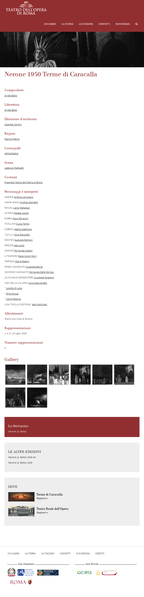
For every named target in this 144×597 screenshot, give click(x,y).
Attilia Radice (11, 153)
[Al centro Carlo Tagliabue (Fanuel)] (102, 374)
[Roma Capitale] (26, 581)
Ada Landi (19, 245)
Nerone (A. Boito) (17, 431)
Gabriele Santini (13, 124)
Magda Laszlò (21, 213)
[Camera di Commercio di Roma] (106, 572)
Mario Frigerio (12, 139)
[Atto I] (15, 374)
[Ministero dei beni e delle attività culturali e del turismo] (26, 572)
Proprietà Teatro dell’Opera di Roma (23, 182)
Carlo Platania (13, 299)
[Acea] (84, 572)
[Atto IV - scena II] (37, 397)
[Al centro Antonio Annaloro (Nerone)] (80, 374)
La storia (67, 24)
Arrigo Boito (10, 95)
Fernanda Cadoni (23, 250)
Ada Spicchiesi (39, 304)
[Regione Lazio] (48, 572)
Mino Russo (12, 293)
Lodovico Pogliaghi (14, 168)
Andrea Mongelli (29, 202)
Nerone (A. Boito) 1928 (20, 462)
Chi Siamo (50, 24)
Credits (99, 553)
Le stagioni (86, 24)
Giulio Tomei (22, 223)
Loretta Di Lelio (14, 288)
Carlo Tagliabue (21, 207)
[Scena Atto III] (59, 374)
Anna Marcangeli (37, 283)
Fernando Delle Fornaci (41, 272)
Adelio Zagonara (23, 229)
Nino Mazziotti (22, 234)
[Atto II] (37, 374)
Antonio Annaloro (23, 197)
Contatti (104, 24)
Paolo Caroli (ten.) (27, 256)
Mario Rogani (22, 261)
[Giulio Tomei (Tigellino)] (15, 397)
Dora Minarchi (20, 218)
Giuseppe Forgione (44, 277)
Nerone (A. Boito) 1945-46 (22, 457)
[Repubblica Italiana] (11, 572)
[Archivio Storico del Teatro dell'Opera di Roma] (26, 8)
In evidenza (123, 24)
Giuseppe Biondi (34, 266)
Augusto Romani (24, 240)
